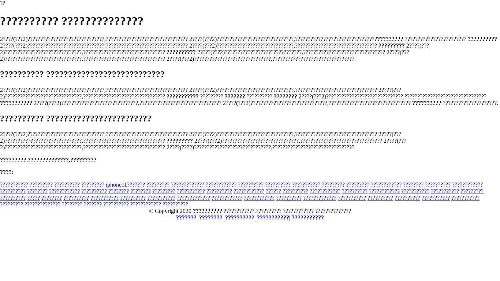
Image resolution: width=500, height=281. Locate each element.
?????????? (67, 184)
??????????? (14, 184)
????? (33, 198)
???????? (413, 184)
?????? (273, 191)
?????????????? (42, 204)
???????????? (221, 184)
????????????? (187, 184)
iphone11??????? (125, 184)
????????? (41, 184)
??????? (93, 204)
